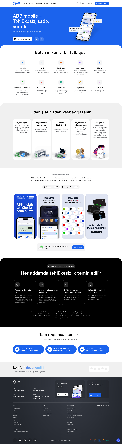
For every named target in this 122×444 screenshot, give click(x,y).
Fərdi (25, 3)
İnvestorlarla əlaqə (50, 3)
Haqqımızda (38, 3)
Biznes (31, 3)
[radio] (91, 368)
